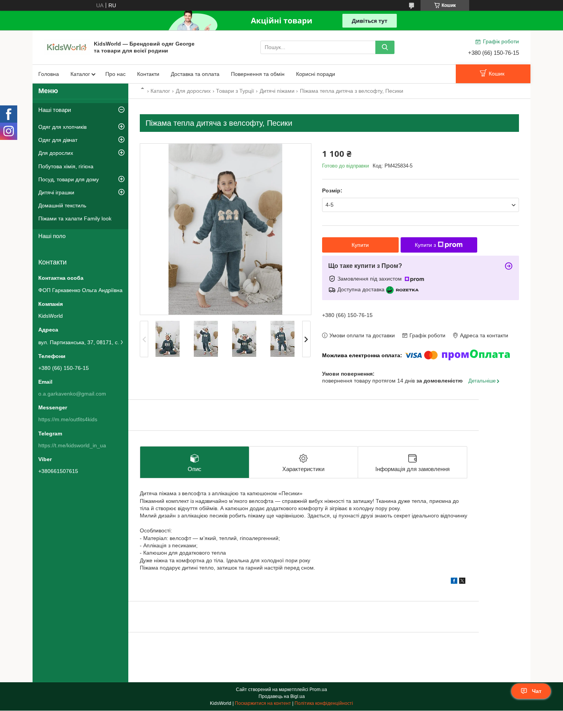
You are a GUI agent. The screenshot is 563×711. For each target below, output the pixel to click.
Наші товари (54, 110)
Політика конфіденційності (324, 703)
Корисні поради (315, 74)
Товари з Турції (235, 91)
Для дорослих (193, 91)
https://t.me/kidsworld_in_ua (72, 445)
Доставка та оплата (195, 74)
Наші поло (51, 236)
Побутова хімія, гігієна (65, 166)
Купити (360, 245)
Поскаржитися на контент (263, 703)
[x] (462, 582)
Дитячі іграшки (56, 192)
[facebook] (454, 582)
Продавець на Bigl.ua (282, 696)
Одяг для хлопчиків (62, 127)
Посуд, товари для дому (68, 179)
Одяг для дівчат (57, 140)
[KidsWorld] (67, 47)
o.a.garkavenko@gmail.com (72, 394)
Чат (537, 691)
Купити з (425, 245)
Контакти (148, 74)
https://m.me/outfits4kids (67, 419)
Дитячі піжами (277, 91)
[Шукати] (384, 47)
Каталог (80, 74)
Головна (48, 74)
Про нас (115, 74)
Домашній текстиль (62, 205)
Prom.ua (318, 689)
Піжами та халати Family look (74, 218)
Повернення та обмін (258, 74)
